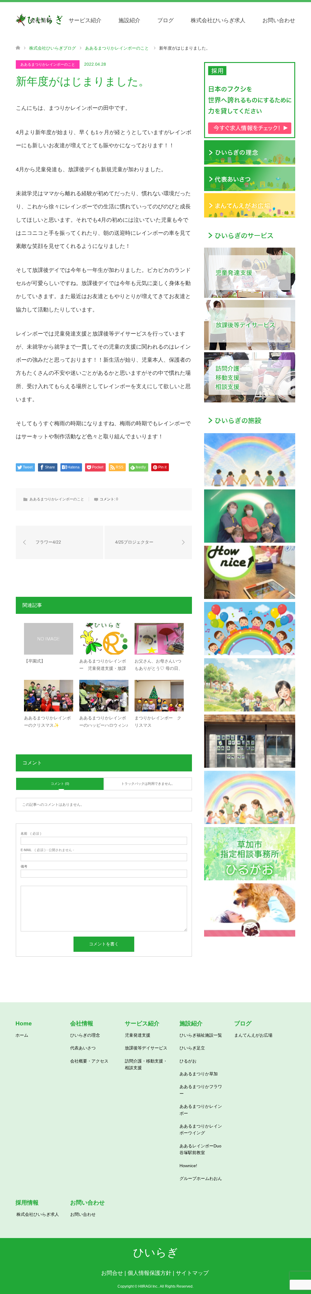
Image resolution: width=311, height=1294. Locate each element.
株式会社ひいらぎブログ (52, 48)
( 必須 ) (31, 833)
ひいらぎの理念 (85, 1035)
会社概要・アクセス (89, 1061)
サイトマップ (192, 1273)
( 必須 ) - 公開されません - (47, 850)
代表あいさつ (83, 1047)
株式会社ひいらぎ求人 (218, 20)
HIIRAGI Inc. (148, 1286)
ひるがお (188, 1061)
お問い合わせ (278, 20)
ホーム (21, 1035)
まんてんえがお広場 (253, 1035)
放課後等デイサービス (146, 1047)
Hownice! (188, 1165)
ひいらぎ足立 (192, 1047)
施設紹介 (129, 20)
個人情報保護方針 (149, 1273)
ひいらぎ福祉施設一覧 (200, 1035)
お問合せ (112, 1273)
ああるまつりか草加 (198, 1073)
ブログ (165, 20)
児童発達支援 (137, 1035)
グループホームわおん (200, 1178)
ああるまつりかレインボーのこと (47, 64)
